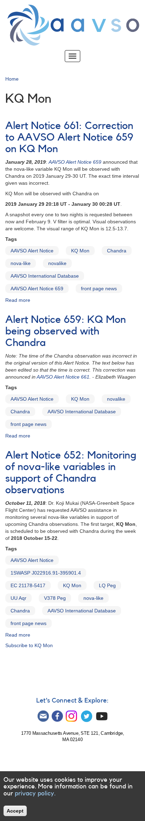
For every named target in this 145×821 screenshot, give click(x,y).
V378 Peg (55, 598)
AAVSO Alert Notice (32, 250)
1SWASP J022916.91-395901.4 (46, 573)
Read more (17, 300)
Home (12, 79)
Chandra (116, 250)
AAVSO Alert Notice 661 (63, 377)
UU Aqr (18, 598)
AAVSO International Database (45, 276)
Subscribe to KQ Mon (29, 645)
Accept (15, 811)
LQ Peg (107, 585)
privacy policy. (35, 793)
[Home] (72, 25)
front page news (99, 288)
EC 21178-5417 (28, 585)
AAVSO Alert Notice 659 (37, 288)
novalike (57, 263)
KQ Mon (80, 250)
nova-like (21, 263)
